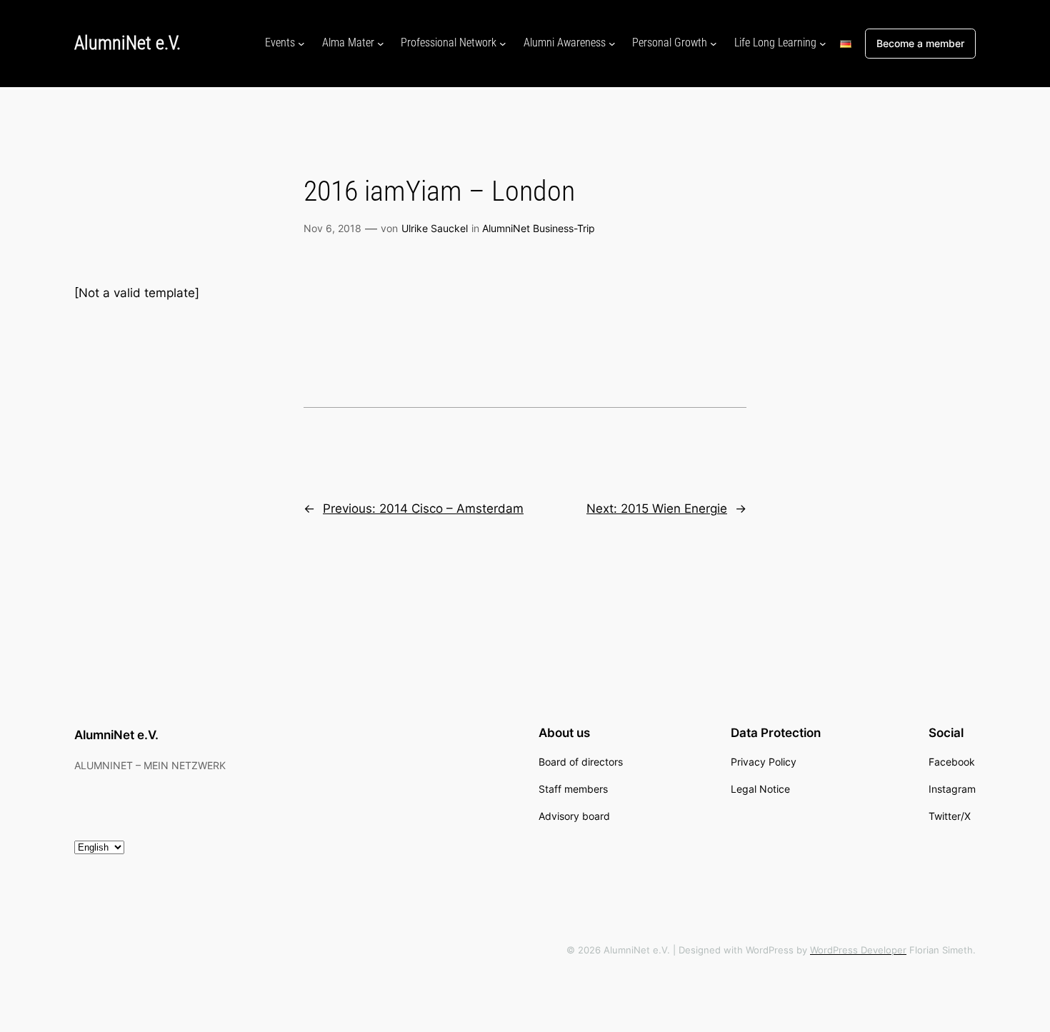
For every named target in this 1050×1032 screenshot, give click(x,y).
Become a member (920, 43)
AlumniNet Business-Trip (538, 228)
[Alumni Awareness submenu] (612, 43)
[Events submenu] (301, 43)
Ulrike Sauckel (434, 228)
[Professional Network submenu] (502, 43)
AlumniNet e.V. (127, 43)
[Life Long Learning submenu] (822, 43)
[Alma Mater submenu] (380, 43)
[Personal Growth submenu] (713, 43)
